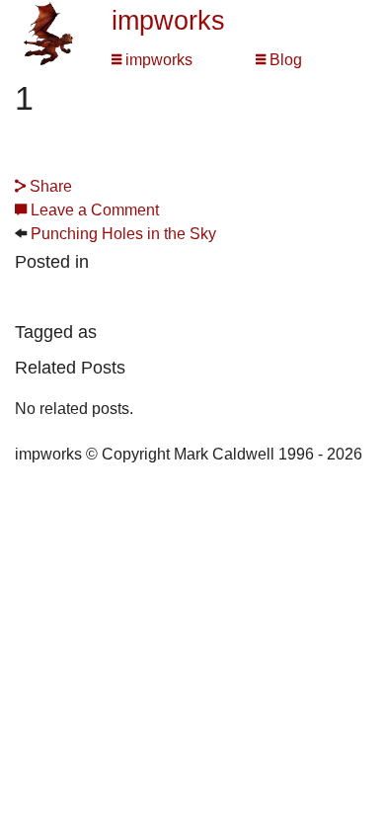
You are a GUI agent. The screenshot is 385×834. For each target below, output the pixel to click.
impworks (168, 21)
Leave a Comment (93, 210)
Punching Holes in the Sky (123, 233)
